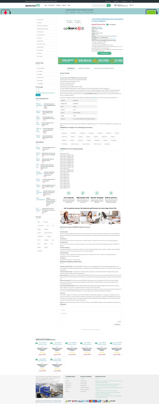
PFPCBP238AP (64, 144)
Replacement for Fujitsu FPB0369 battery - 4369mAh (42, 365)
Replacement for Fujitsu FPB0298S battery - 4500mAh (57, 349)
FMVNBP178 (108, 133)
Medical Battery (40, 47)
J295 (53, 240)
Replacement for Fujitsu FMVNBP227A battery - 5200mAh (72, 349)
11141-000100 (40, 225)
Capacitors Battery (41, 34)
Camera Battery (40, 31)
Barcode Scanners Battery (42, 25)
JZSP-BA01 (46, 229)
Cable (38, 222)
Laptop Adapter (40, 19)
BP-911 (39, 243)
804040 (39, 247)
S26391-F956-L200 (97, 144)
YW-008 (39, 232)
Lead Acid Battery (40, 68)
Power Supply (83, 391)
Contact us (113, 39)
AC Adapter (39, 22)
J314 (52, 243)
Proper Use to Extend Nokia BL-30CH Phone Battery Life (106, 390)
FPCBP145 (117, 133)
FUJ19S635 (100, 28)
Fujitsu (79, 12)
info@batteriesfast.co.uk (122, 5)
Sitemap (67, 391)
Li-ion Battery (40, 71)
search (38, 95)
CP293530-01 (64, 133)
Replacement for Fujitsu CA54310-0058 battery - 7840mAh (117, 349)
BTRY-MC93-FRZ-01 (48, 232)
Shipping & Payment (84, 68)
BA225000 (46, 240)
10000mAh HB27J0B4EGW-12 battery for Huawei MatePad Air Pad (49, 174)
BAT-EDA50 (45, 222)
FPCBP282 (89, 140)
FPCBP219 (96, 136)
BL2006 (45, 243)
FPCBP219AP (104, 136)
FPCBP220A (64, 140)
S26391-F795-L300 (75, 144)
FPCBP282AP (97, 140)
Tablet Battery (83, 380)
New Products (52, 5)
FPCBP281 (72, 140)
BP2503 (39, 229)
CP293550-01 (73, 133)
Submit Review (117, 324)
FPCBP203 (80, 136)
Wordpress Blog (57, 402)
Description (70, 68)
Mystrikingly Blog (49, 402)
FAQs (69, 5)
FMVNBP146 (91, 133)
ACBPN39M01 (40, 236)
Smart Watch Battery (84, 389)
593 (48, 225)
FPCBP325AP (113, 140)
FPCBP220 (113, 136)
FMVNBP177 (100, 133)
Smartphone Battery (84, 387)
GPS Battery (39, 38)
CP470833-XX (82, 133)
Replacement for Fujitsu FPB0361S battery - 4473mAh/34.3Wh (87, 349)
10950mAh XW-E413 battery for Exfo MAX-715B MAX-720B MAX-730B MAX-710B (47, 166)
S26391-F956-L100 (86, 144)
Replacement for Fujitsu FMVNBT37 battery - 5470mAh (42, 349)
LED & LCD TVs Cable (41, 44)
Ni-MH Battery (40, 83)
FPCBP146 (73, 136)
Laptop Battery (73, 12)
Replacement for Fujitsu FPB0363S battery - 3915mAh (57, 365)
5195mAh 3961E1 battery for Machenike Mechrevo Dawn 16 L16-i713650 (48, 210)
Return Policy (68, 383)
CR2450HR (40, 251)
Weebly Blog (41, 402)
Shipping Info (68, 385)
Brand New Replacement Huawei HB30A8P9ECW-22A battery (49, 105)
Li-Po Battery (39, 74)
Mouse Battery (40, 50)
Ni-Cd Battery (40, 80)
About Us (64, 5)
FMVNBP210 (107, 144)
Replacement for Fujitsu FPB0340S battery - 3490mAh (102, 349)
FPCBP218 (88, 136)
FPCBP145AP (64, 136)
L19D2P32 (49, 236)
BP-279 (39, 240)
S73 (53, 225)
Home (45, 5)
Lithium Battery (40, 77)
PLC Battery (39, 53)
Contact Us (94, 97)
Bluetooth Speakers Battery (42, 28)
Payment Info (68, 387)
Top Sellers (58, 5)
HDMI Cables (39, 56)
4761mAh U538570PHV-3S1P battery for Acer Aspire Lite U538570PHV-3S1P (49, 192)
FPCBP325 (105, 140)
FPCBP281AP (80, 140)
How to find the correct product (104, 68)
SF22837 (46, 247)
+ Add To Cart (104, 53)
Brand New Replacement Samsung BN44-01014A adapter (48, 130)
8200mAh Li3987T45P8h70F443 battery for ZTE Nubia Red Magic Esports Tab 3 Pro (50, 201)
